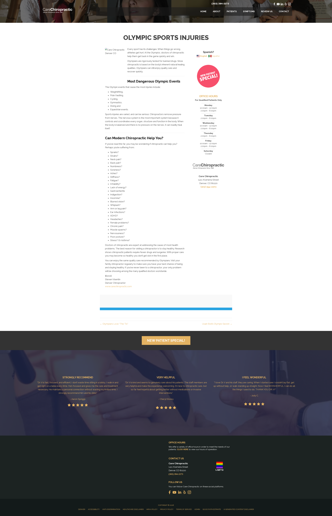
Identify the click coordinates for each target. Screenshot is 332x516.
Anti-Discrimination (111, 509)
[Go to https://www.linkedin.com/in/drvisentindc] (282, 4)
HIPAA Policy (151, 509)
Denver (81, 509)
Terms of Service (184, 509)
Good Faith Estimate (212, 509)
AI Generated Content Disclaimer (239, 509)
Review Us (266, 11)
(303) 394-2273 (220, 3)
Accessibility (94, 509)
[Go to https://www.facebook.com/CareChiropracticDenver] (274, 4)
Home (203, 11)
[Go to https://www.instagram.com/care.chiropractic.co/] (289, 4)
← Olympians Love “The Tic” (114, 323)
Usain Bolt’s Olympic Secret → (217, 323)
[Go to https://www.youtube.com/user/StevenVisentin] (278, 4)
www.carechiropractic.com (118, 286)
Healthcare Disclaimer (133, 509)
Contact (284, 11)
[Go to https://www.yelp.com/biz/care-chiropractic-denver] (285, 4)
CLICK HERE (182, 449)
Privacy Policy (166, 509)
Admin (197, 509)
